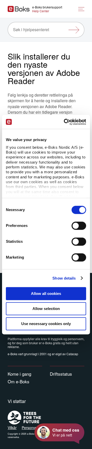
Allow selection (46, 308)
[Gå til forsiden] (19, 9)
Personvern (31, 427)
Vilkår (12, 427)
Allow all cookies (46, 293)
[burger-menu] (81, 9)
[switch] (79, 226)
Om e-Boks (18, 381)
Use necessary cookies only (46, 323)
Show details (64, 278)
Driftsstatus (61, 374)
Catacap (72, 354)
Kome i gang (19, 374)
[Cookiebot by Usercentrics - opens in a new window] (65, 122)
